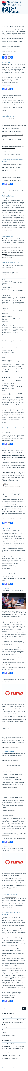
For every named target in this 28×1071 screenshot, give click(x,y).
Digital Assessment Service (8, 1029)
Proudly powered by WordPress (9, 1067)
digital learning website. (10, 985)
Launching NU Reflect (7, 1027)
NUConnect (6, 723)
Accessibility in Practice (7, 472)
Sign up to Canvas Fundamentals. (10, 747)
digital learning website (15, 980)
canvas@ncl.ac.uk (10, 997)
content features (6, 210)
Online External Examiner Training (12, 590)
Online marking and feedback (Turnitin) (11, 177)
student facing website (9, 436)
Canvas (6, 875)
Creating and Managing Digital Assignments (12, 164)
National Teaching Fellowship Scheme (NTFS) (13, 1019)
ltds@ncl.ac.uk (9, 669)
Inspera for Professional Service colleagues (12, 118)
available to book (8, 930)
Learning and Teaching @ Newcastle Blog (11, 10)
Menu (14, 15)
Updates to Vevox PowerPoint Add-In (11, 1055)
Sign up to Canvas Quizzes (8, 810)
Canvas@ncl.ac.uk (21, 838)
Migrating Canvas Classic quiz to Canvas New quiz (14, 1043)
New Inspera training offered (11, 530)
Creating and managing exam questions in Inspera (14, 125)
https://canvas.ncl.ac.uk (10, 897)
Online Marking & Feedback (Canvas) (10, 170)
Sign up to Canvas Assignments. (9, 787)
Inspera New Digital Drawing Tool (10, 1058)
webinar (6, 576)
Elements (13, 545)
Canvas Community (8, 982)
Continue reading (6, 54)
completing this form (7, 664)
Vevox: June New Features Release (13, 27)
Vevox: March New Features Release (13, 64)
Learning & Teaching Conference (10, 1017)
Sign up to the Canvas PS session (10, 760)
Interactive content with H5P (9, 1035)
